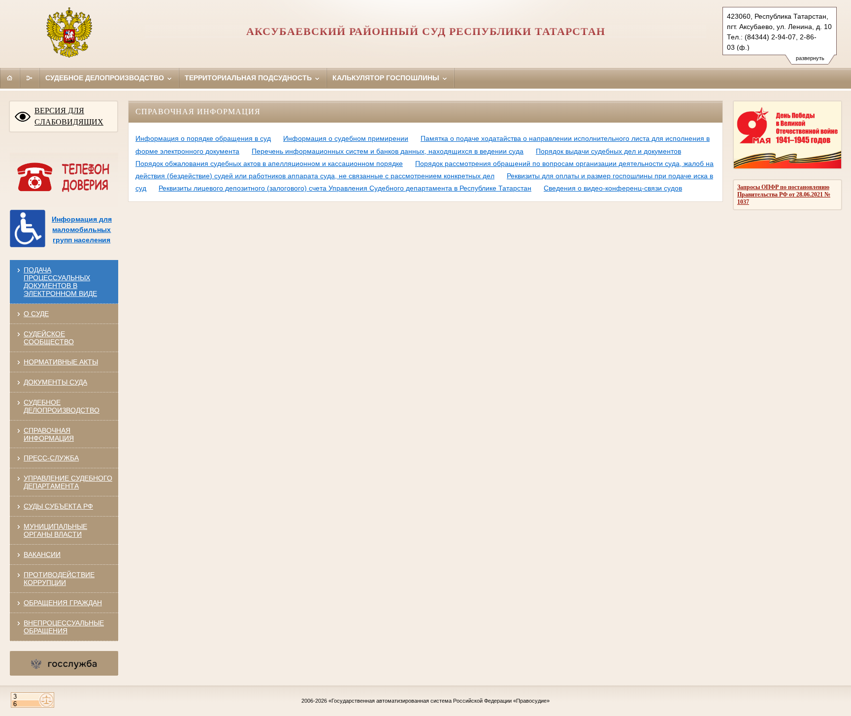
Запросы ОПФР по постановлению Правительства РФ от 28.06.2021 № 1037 (783, 194)
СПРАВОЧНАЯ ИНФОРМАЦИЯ (49, 434)
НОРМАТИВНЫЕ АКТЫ (61, 362)
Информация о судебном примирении (345, 138)
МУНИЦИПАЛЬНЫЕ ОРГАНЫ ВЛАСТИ (55, 530)
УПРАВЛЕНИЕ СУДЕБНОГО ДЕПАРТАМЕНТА (68, 482)
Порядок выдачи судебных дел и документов (608, 151)
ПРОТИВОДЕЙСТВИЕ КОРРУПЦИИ (59, 578)
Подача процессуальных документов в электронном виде (60, 281)
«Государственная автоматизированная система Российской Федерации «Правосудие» (439, 701)
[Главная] (10, 78)
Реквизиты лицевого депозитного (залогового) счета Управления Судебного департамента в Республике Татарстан (345, 188)
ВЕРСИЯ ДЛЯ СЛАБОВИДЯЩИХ (68, 116)
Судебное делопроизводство (105, 78)
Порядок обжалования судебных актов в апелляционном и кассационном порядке (269, 163)
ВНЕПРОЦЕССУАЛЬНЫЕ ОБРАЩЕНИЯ (64, 627)
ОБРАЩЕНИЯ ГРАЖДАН (63, 603)
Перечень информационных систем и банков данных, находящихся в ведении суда (388, 151)
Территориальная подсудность (249, 78)
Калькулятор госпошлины (386, 78)
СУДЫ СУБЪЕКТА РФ (58, 506)
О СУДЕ (36, 314)
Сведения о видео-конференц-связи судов (613, 188)
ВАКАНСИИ (42, 554)
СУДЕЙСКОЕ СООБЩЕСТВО (49, 338)
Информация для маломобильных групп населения (82, 229)
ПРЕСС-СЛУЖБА (51, 458)
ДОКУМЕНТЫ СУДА (55, 382)
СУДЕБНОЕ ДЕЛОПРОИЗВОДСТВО (61, 406)
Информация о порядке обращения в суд (203, 138)
